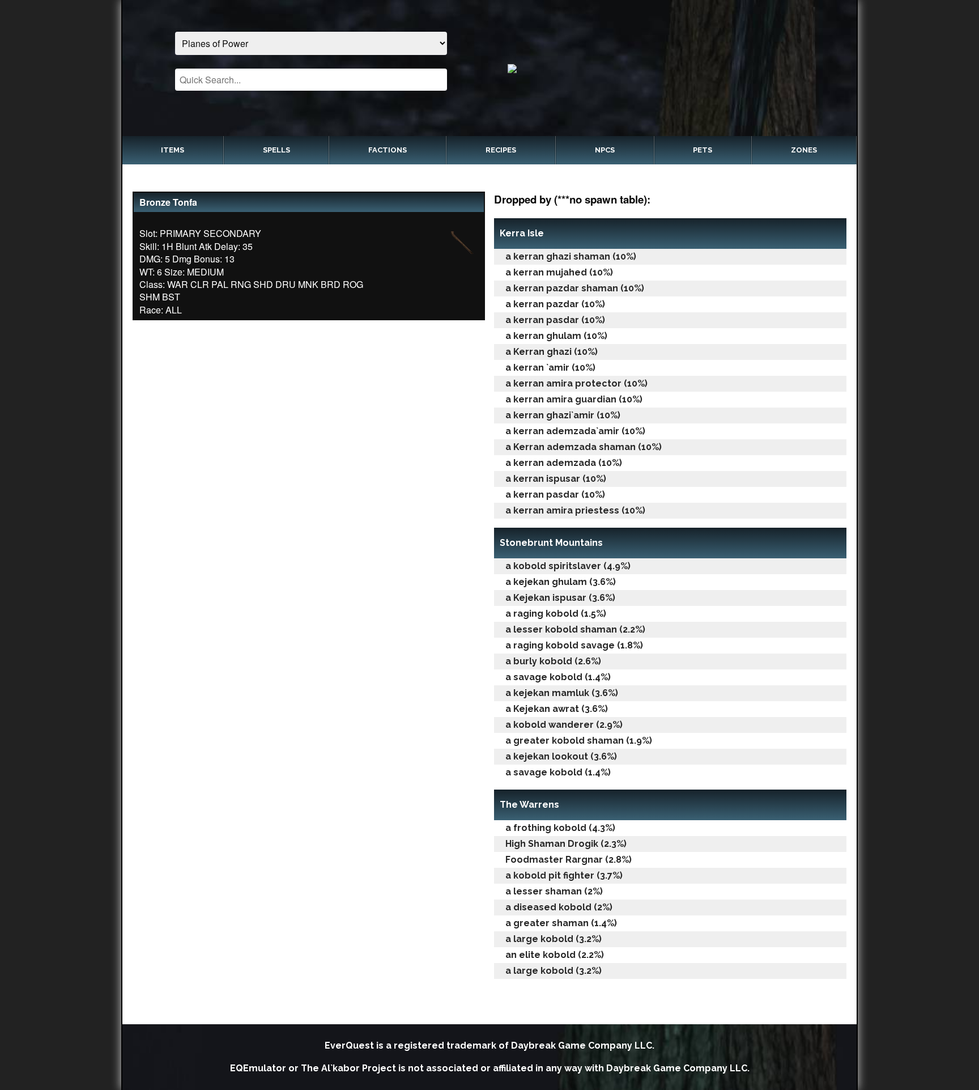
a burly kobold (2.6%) (553, 661)
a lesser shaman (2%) (554, 891)
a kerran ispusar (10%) (555, 478)
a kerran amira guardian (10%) (573, 399)
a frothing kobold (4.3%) (560, 827)
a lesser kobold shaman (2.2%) (575, 629)
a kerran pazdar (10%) (555, 304)
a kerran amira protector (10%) (576, 383)
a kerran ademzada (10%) (563, 462)
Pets (702, 150)
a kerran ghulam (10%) (556, 335)
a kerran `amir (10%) (550, 367)
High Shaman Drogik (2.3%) (566, 843)
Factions (387, 150)
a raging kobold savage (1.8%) (574, 645)
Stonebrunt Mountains (551, 542)
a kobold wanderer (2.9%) (564, 724)
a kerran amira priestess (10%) (575, 510)
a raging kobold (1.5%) (555, 613)
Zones (804, 150)
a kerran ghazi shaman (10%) (570, 256)
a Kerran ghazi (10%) (551, 351)
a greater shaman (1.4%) (561, 923)
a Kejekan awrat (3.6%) (556, 708)
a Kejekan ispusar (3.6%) (560, 597)
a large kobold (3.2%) (553, 939)
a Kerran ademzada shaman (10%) (583, 447)
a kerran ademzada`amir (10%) (575, 431)
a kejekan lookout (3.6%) (561, 756)
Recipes (501, 150)
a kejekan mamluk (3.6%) (561, 693)
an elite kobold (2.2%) (554, 954)
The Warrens (529, 804)
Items (172, 150)
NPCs (605, 150)
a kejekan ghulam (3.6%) (560, 581)
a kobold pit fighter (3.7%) (564, 875)
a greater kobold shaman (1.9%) (578, 740)
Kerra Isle (522, 233)
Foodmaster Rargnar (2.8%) (568, 859)
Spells (276, 150)
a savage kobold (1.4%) (558, 677)
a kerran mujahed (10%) (559, 272)
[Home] (668, 68)
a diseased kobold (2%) (558, 907)
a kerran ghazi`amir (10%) (562, 415)
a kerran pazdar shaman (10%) (574, 288)
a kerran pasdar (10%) (555, 320)
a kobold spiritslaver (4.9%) (568, 566)
